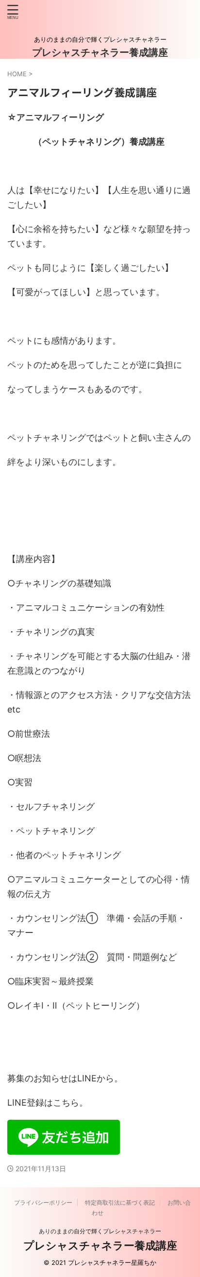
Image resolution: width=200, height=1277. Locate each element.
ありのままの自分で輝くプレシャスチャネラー (100, 1231)
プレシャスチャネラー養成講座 (100, 52)
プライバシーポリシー (43, 1202)
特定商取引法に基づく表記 (120, 1202)
